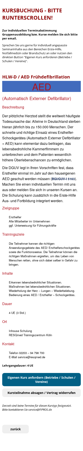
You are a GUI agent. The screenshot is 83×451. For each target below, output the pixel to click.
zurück (15, 429)
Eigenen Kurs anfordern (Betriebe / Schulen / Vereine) (41, 379)
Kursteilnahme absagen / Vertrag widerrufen (41, 393)
